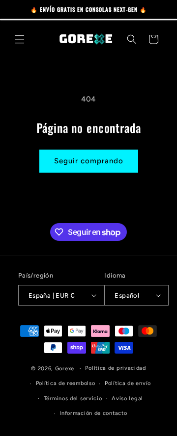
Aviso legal (127, 398)
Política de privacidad (115, 368)
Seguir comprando (88, 160)
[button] (19, 39)
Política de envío (128, 383)
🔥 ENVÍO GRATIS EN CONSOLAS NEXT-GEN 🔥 (88, 9)
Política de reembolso (65, 383)
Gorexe (64, 368)
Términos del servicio (73, 398)
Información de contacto (93, 413)
